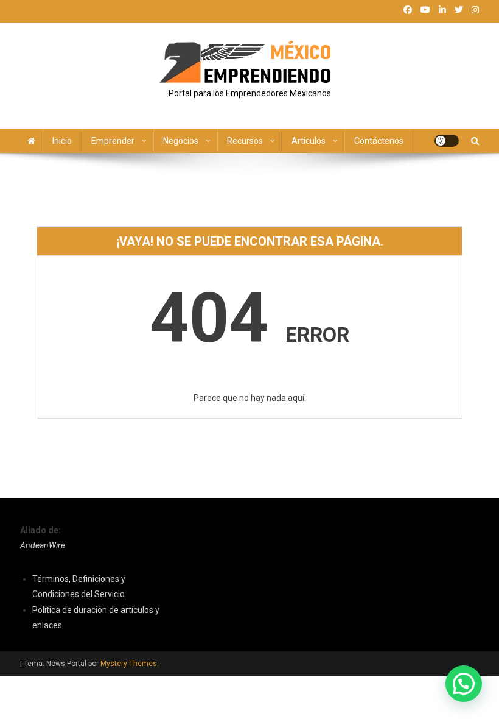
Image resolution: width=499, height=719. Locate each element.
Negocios (180, 141)
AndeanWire (42, 545)
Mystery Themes (128, 663)
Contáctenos (378, 141)
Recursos (245, 141)
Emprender (112, 141)
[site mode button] (446, 141)
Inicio (62, 141)
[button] (463, 683)
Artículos (308, 141)
